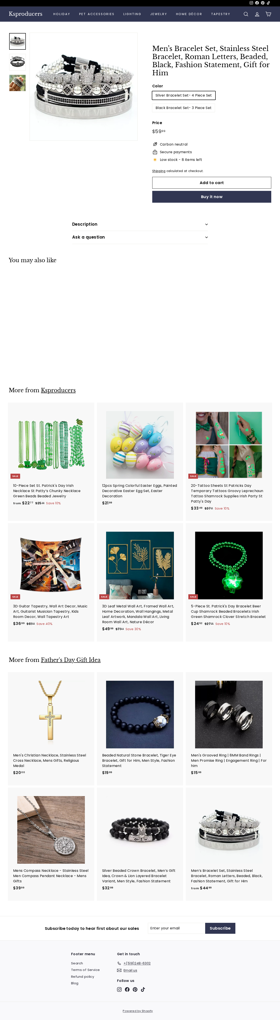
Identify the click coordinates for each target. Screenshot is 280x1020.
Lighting (132, 14)
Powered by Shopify (138, 1011)
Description (84, 224)
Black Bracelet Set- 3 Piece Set (184, 107)
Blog (75, 983)
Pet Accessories (97, 14)
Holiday (61, 14)
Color (157, 86)
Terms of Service (85, 969)
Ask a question (88, 237)
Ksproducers (25, 14)
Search (77, 963)
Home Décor (189, 14)
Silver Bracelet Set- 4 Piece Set (184, 95)
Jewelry (158, 14)
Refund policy (82, 976)
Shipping (158, 171)
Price (157, 122)
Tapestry (221, 14)
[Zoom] (83, 87)
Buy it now (212, 196)
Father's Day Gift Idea (71, 660)
